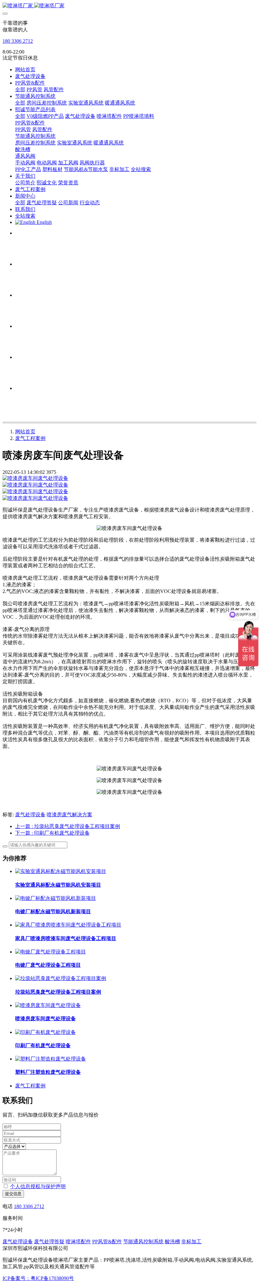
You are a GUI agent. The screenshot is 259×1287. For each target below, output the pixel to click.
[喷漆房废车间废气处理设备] (48, 1005)
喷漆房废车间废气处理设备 (45, 1018)
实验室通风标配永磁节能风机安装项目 (58, 885)
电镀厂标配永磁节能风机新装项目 (53, 911)
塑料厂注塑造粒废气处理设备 (48, 1072)
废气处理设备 (30, 814)
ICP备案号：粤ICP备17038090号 (38, 1278)
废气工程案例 (30, 438)
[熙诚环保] (129, 6)
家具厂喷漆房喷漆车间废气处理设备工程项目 (65, 938)
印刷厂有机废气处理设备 (43, 1045)
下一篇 (52, 833)
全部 (20, 89)
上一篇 (67, 826)
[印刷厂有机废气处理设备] (45, 1032)
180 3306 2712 (18, 41)
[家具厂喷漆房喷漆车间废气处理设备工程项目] (68, 924)
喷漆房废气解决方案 (69, 814)
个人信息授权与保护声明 (38, 1186)
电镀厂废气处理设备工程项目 (48, 965)
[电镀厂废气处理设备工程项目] (50, 951)
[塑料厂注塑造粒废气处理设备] (50, 1058)
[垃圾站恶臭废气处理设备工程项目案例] (60, 978)
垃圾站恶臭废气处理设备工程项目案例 (58, 992)
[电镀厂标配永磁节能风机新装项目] (55, 898)
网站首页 (25, 69)
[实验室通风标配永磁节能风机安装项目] (60, 871)
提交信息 (13, 1193)
